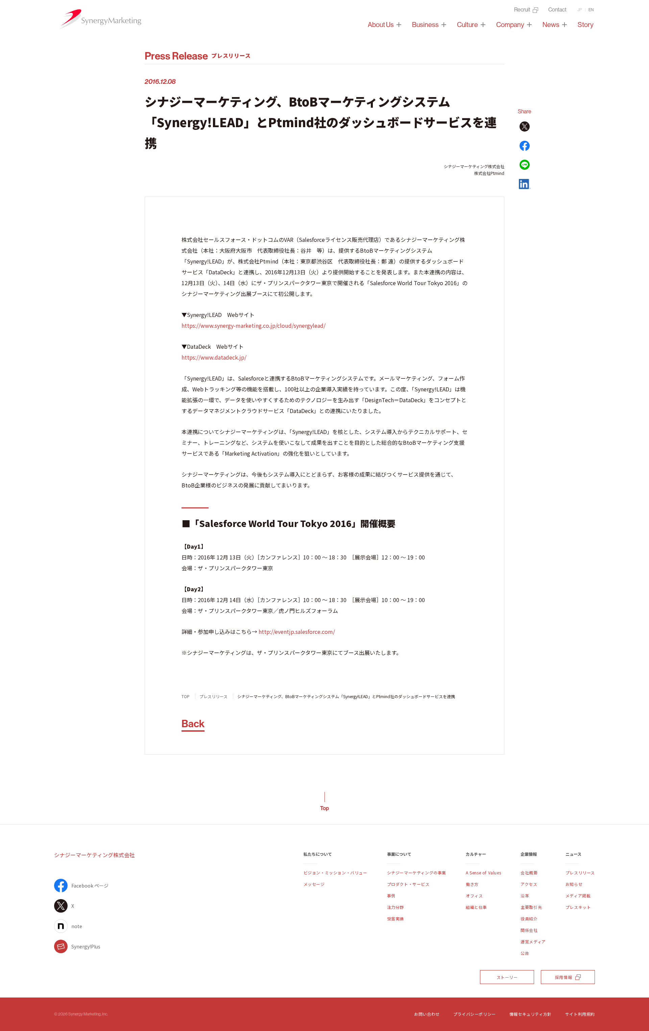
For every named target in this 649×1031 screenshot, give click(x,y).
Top (324, 808)
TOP (186, 696)
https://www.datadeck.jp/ (214, 357)
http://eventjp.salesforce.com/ (297, 631)
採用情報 (563, 977)
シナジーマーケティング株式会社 (94, 855)
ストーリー (507, 977)
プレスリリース (213, 696)
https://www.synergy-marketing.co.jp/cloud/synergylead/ (254, 325)
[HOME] (99, 19)
